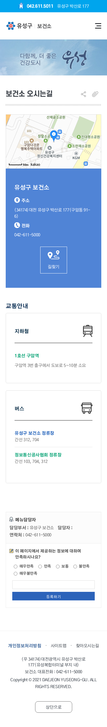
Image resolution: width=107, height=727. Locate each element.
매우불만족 (27, 573)
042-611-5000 (69, 672)
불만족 (84, 566)
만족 (47, 566)
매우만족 (26, 566)
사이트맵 (58, 645)
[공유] (85, 94)
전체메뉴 (98, 25)
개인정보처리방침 (24, 645)
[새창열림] (19, 25)
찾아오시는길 (87, 645)
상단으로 (54, 707)
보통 (64, 566)
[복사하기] (96, 94)
